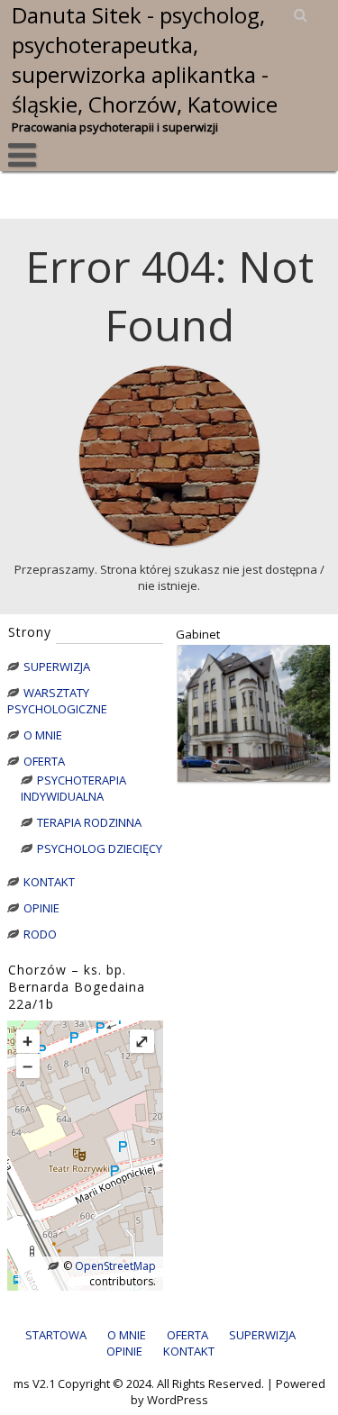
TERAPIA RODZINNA (89, 822)
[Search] (301, 14)
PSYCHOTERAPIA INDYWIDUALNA (73, 788)
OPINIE (41, 908)
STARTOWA (56, 1335)
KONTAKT (49, 882)
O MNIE (42, 735)
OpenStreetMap (114, 1266)
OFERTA (44, 761)
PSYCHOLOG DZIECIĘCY (99, 848)
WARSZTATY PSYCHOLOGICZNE (57, 701)
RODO (40, 934)
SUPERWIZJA (56, 666)
